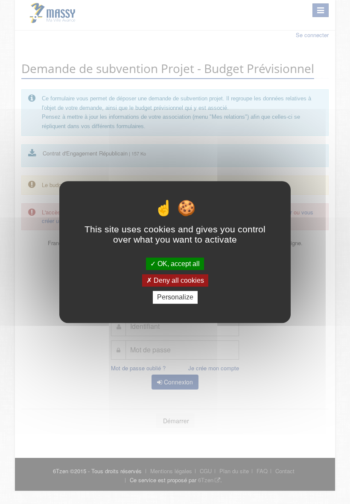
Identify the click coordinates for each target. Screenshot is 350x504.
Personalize (175, 297)
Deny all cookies (178, 280)
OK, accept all (178, 263)
